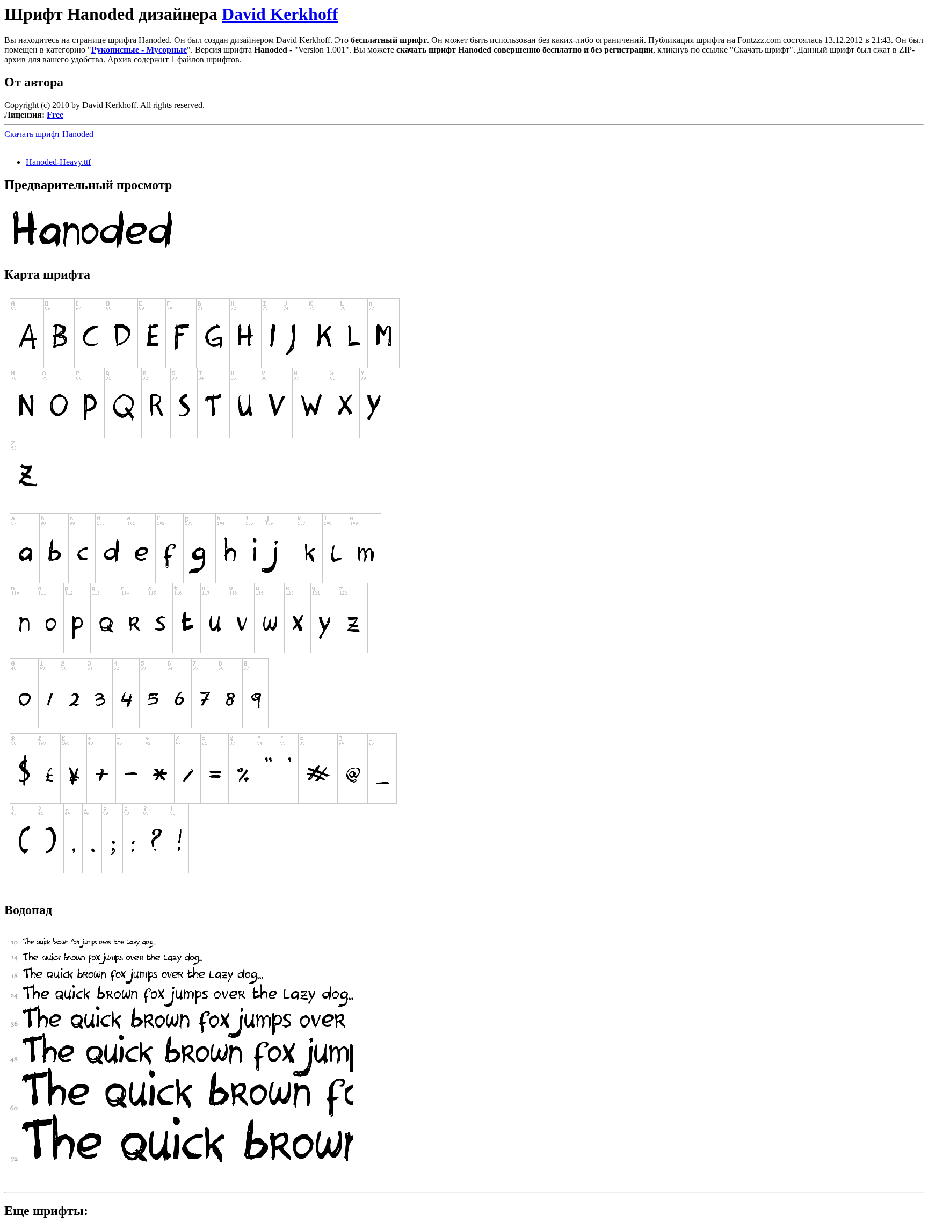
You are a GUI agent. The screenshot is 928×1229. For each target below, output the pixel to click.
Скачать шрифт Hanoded (48, 134)
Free (55, 114)
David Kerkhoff (280, 14)
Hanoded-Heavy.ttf (58, 162)
